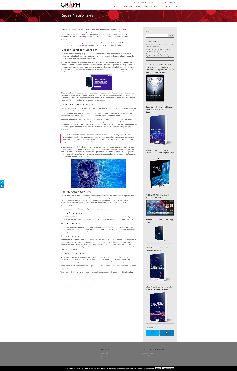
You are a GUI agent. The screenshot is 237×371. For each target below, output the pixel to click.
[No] (235, 368)
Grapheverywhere (77, 272)
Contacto (158, 7)
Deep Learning (80, 36)
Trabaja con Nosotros (165, 2)
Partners (154, 2)
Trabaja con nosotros (148, 353)
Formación (147, 7)
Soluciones (113, 7)
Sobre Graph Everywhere (150, 355)
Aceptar (158, 368)
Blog (175, 2)
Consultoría (127, 7)
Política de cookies (168, 368)
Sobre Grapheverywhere (142, 2)
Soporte (138, 7)
